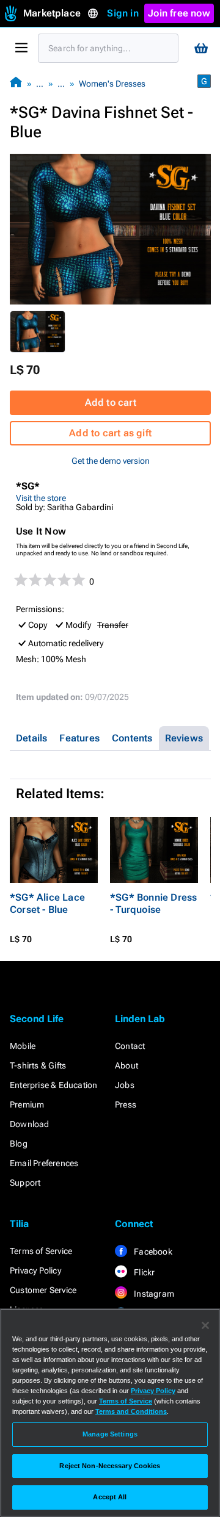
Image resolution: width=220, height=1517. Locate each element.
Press (125, 1104)
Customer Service (43, 1290)
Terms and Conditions (131, 1411)
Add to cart (110, 402)
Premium (27, 1104)
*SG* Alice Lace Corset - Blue (47, 903)
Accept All (110, 1497)
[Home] (16, 83)
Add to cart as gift (110, 433)
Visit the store (41, 498)
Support (25, 1182)
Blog (19, 1143)
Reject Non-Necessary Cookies (109, 1465)
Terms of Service (41, 1251)
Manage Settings (110, 1434)
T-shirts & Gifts (38, 1065)
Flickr (143, 1272)
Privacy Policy (35, 1270)
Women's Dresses (112, 83)
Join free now (179, 13)
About (126, 1065)
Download (30, 1124)
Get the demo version (111, 461)
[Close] (205, 1325)
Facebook (152, 1251)
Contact (130, 1046)
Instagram (153, 1294)
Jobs (124, 1085)
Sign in (122, 13)
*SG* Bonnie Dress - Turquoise (153, 903)
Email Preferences (44, 1163)
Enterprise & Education (53, 1085)
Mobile (22, 1046)
